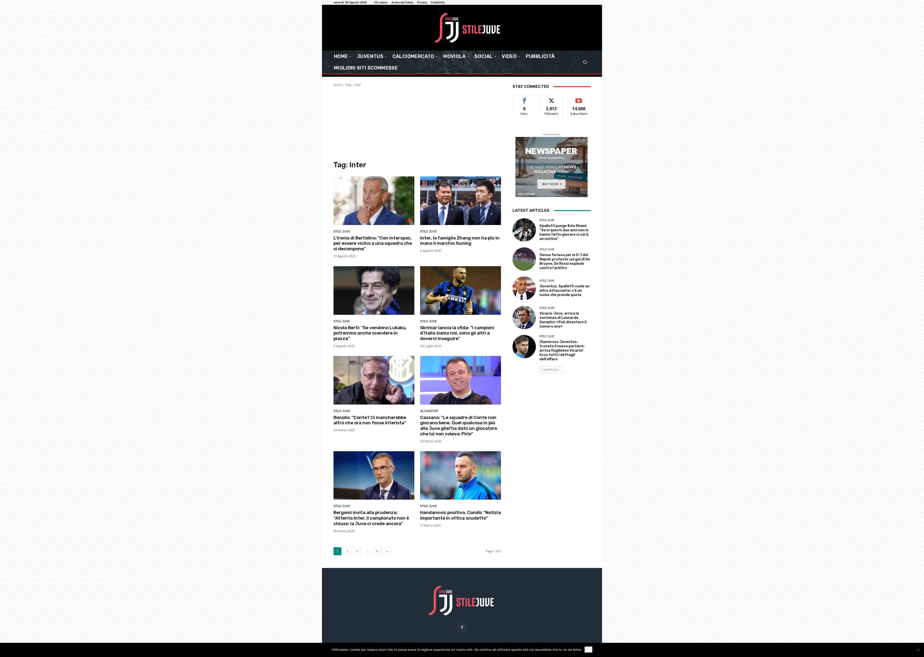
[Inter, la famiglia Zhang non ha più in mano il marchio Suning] (460, 200)
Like (524, 98)
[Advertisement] (417, 123)
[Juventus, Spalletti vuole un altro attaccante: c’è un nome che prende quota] (524, 288)
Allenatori (429, 410)
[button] (584, 62)
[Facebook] (462, 627)
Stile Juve (342, 231)
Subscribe (578, 98)
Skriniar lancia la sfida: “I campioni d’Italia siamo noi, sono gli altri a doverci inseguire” (457, 333)
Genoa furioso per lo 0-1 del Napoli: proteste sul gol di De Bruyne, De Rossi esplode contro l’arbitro (564, 261)
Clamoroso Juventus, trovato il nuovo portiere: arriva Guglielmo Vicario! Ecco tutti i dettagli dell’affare (561, 350)
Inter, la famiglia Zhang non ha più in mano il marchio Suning (460, 240)
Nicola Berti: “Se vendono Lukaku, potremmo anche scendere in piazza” (370, 333)
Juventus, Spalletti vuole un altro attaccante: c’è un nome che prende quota (564, 290)
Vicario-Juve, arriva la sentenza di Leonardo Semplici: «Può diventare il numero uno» (562, 319)
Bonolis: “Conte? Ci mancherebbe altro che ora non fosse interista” (370, 420)
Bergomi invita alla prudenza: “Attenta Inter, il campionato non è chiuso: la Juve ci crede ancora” (371, 518)
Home (338, 85)
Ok (588, 649)
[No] (918, 650)
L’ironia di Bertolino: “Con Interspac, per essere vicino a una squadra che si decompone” (373, 243)
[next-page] (387, 551)
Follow (551, 98)
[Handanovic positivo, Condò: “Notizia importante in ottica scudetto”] (460, 475)
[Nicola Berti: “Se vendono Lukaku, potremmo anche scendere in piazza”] (374, 290)
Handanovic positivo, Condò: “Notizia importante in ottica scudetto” (460, 515)
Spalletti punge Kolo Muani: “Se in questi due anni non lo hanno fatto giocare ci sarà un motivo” (564, 232)
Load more (550, 369)
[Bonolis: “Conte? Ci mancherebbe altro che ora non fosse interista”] (374, 380)
